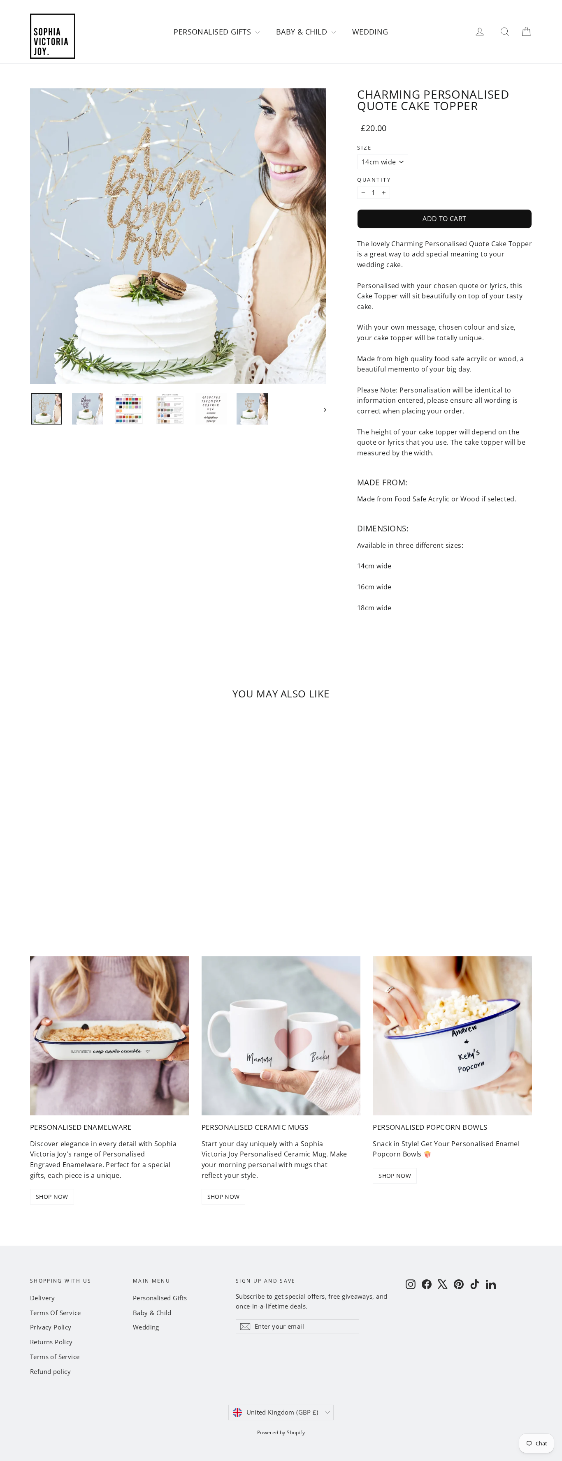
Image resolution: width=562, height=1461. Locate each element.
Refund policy (50, 1371)
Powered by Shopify (281, 1432)
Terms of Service (54, 1357)
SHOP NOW (52, 1196)
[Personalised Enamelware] (109, 1035)
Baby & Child (303, 32)
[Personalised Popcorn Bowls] (452, 1035)
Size (364, 147)
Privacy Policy (51, 1327)
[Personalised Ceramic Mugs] (281, 1035)
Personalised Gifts (213, 32)
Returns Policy (51, 1342)
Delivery (42, 1298)
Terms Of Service (55, 1313)
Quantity (374, 179)
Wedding (370, 32)
